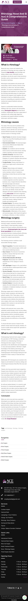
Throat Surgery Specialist (7, 552)
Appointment (17, 2)
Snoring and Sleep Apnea (7, 523)
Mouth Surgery (5, 460)
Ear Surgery (4, 443)
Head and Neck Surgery (7, 541)
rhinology (15, 428)
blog (16, 59)
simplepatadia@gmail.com (12, 499)
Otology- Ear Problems (7, 517)
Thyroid (3, 525)
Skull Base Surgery (6, 453)
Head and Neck (5, 512)
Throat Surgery (5, 450)
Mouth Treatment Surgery (7, 546)
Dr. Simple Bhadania (10, 57)
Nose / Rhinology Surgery (8, 549)
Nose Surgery (5, 446)
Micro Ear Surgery (5, 543)
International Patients (6, 538)
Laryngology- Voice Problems (9, 515)
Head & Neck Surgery (6, 456)
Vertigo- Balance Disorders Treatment (11, 528)
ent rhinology (8, 428)
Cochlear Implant (5, 509)
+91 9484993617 (9, 495)
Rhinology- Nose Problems (8, 520)
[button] (24, 597)
